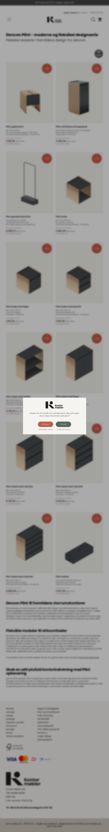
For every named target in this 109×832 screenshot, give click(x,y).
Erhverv (45, 424)
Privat (63, 424)
